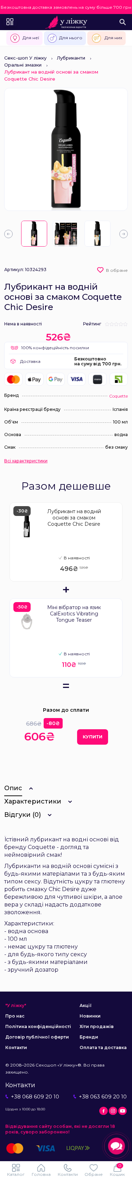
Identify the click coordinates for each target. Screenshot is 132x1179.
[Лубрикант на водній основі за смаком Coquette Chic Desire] (34, 233)
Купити (92, 736)
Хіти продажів (97, 1026)
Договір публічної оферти (37, 1037)
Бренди (89, 1037)
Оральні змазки (23, 65)
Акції (86, 1005)
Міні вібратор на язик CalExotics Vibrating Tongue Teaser (74, 613)
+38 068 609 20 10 (35, 1096)
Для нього (70, 37)
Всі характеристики (26, 461)
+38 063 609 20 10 (103, 1096)
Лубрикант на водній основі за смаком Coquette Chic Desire (74, 517)
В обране (117, 270)
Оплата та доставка (103, 1047)
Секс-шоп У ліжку (25, 58)
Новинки (90, 1016)
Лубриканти (71, 58)
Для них (113, 37)
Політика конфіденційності (38, 1026)
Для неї (31, 37)
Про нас (15, 1016)
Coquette (118, 396)
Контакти (16, 1047)
